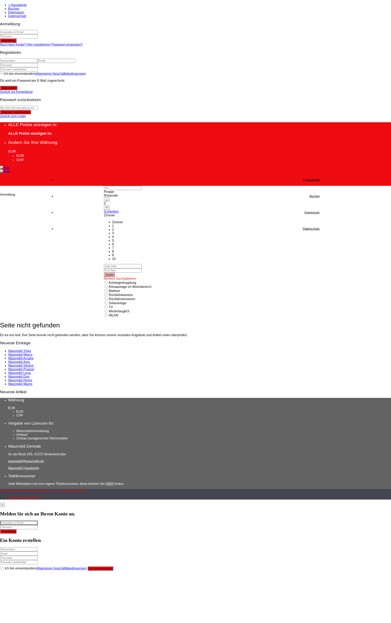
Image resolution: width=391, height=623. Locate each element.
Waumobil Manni (20, 384)
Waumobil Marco (20, 354)
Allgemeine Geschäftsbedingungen (60, 73)
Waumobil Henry (20, 380)
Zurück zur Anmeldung (16, 92)
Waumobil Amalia (20, 358)
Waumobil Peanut (21, 369)
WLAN (113, 315)
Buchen (13, 8)
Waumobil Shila (19, 351)
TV (111, 307)
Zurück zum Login (13, 116)
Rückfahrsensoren (122, 299)
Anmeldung (8, 40)
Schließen (111, 211)
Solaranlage (117, 303)
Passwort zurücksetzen (15, 112)
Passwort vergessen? (67, 44)
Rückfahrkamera (121, 295)
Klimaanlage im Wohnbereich (130, 286)
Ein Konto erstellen (100, 568)
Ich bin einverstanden (45, 73)
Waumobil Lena (19, 373)
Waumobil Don (19, 376)
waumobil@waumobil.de (26, 461)
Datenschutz (17, 16)
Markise (114, 291)
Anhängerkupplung (122, 282)
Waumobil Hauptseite (23, 468)
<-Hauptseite (17, 5)
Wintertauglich (119, 311)
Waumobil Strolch (21, 365)
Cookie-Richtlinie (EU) (24, 497)
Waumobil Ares (19, 362)
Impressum (16, 12)
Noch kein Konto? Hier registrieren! (25, 44)
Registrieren (9, 87)
